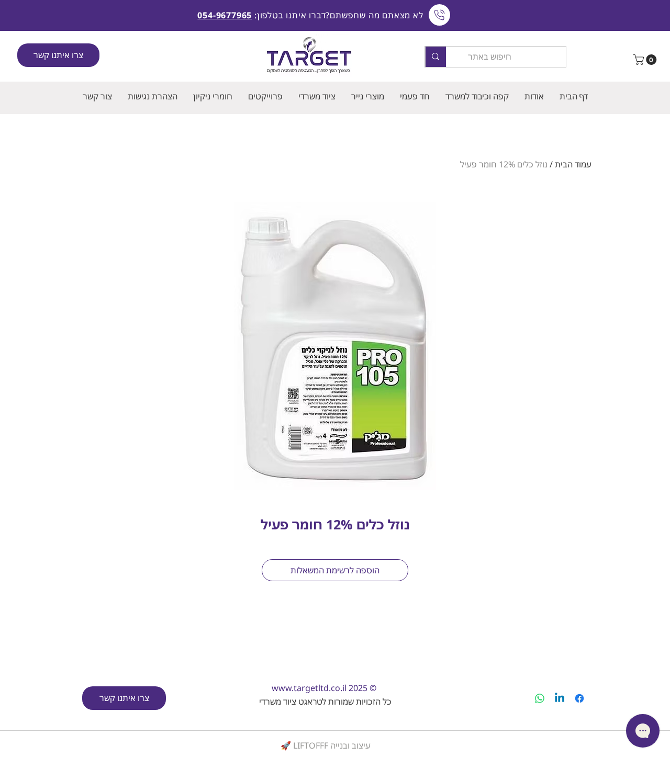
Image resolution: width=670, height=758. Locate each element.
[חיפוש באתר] (435, 57)
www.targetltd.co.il (309, 688)
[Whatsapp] (539, 698)
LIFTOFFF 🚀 (304, 745)
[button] (646, 59)
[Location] (439, 15)
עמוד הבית (573, 164)
